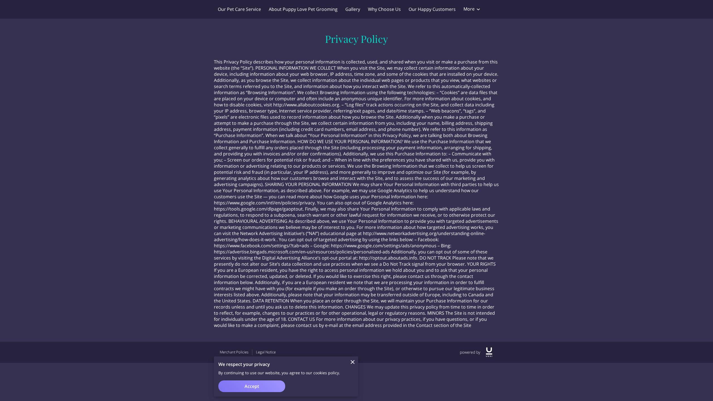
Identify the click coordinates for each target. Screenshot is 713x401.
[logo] (489, 352)
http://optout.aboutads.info (388, 258)
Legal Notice (266, 351)
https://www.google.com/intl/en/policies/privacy (264, 203)
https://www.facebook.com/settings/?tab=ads (261, 246)
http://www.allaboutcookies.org (306, 105)
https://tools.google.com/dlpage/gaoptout (258, 209)
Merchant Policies (234, 351)
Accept (252, 386)
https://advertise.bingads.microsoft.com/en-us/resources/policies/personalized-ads (302, 252)
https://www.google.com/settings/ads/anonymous (383, 246)
